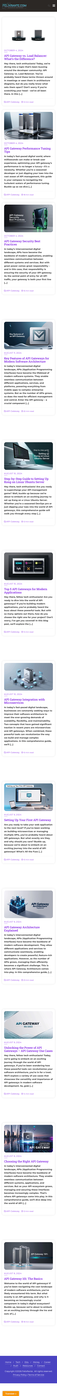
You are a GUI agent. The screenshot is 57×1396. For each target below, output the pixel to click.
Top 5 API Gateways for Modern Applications (25, 590)
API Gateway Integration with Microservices (24, 701)
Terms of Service (36, 1375)
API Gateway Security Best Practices (22, 242)
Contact (41, 1365)
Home (8, 1362)
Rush (15, 1365)
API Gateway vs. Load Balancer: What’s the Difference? (25, 57)
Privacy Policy (20, 1375)
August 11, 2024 (13, 353)
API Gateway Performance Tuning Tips (27, 149)
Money (36, 1362)
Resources (28, 1365)
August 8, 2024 (12, 1156)
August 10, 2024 (13, 473)
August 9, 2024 (12, 814)
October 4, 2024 (13, 50)
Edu (27, 1362)
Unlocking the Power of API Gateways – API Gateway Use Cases (28, 1049)
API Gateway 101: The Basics (23, 1279)
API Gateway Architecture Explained (22, 928)
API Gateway (12, 102)
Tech (18, 1362)
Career (47, 1362)
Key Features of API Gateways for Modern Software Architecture (26, 359)
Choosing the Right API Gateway (26, 1161)
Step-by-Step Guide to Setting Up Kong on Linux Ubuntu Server (26, 480)
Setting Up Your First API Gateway (27, 820)
